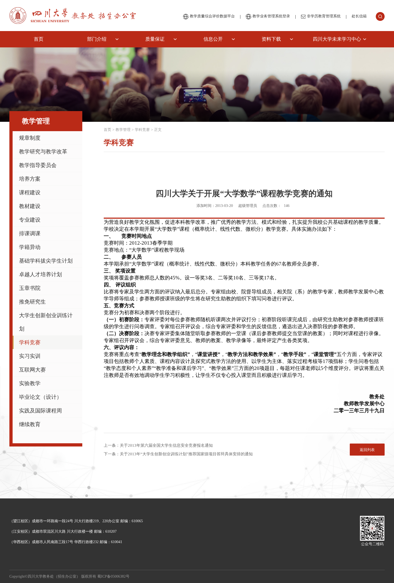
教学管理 (123, 130)
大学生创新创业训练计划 (46, 322)
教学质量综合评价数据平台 (212, 16)
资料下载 (271, 39)
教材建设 (29, 206)
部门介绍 (96, 39)
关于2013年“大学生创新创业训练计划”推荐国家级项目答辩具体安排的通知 (186, 454)
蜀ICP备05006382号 (113, 576)
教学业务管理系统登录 (271, 16)
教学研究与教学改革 (43, 151)
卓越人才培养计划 (40, 274)
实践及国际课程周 (40, 411)
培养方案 (29, 179)
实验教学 (29, 383)
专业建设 (29, 220)
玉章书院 (29, 288)
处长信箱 (359, 16)
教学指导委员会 (38, 165)
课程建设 (29, 192)
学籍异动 (29, 247)
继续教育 (29, 424)
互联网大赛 (32, 370)
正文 (158, 130)
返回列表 (367, 450)
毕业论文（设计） (40, 397)
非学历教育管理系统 (324, 16)
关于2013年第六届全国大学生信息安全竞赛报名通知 (166, 445)
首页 (38, 39)
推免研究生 (32, 302)
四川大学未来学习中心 (337, 39)
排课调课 (29, 233)
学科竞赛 (29, 342)
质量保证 (155, 39)
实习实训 (29, 356)
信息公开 (213, 39)
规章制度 (29, 138)
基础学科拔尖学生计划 (46, 261)
